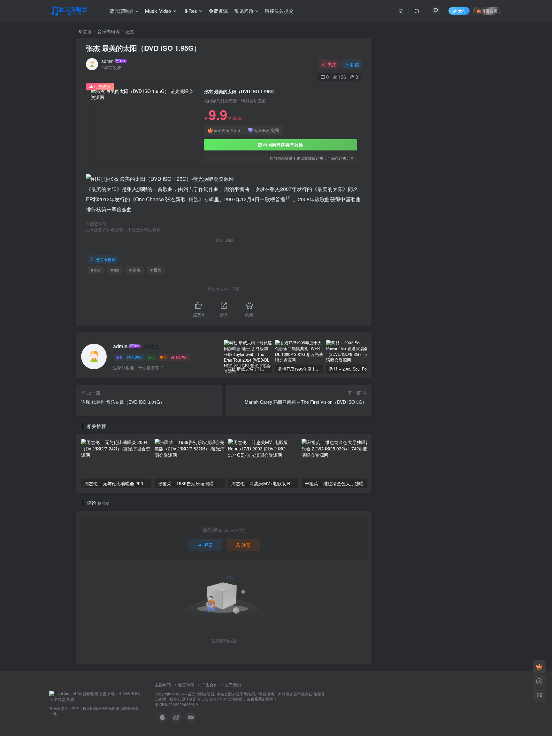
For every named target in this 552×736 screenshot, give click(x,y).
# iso (115, 269)
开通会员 (489, 10)
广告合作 (209, 685)
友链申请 (163, 685)
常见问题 (243, 10)
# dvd (96, 269)
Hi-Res (189, 10)
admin (107, 61)
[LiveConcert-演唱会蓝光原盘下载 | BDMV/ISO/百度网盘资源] (95, 696)
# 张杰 (134, 269)
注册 (246, 545)
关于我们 (233, 685)
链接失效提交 (279, 10)
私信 (354, 64)
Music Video (158, 10)
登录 (208, 545)
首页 (86, 31)
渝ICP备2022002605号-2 (176, 704)
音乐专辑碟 (108, 31)
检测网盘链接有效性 (283, 145)
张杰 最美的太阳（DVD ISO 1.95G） (143, 48)
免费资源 (218, 10)
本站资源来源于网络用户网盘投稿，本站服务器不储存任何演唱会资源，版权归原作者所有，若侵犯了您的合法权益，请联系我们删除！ (239, 696)
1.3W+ (137, 357)
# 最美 (155, 269)
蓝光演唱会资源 (201, 693)
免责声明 (186, 685)
